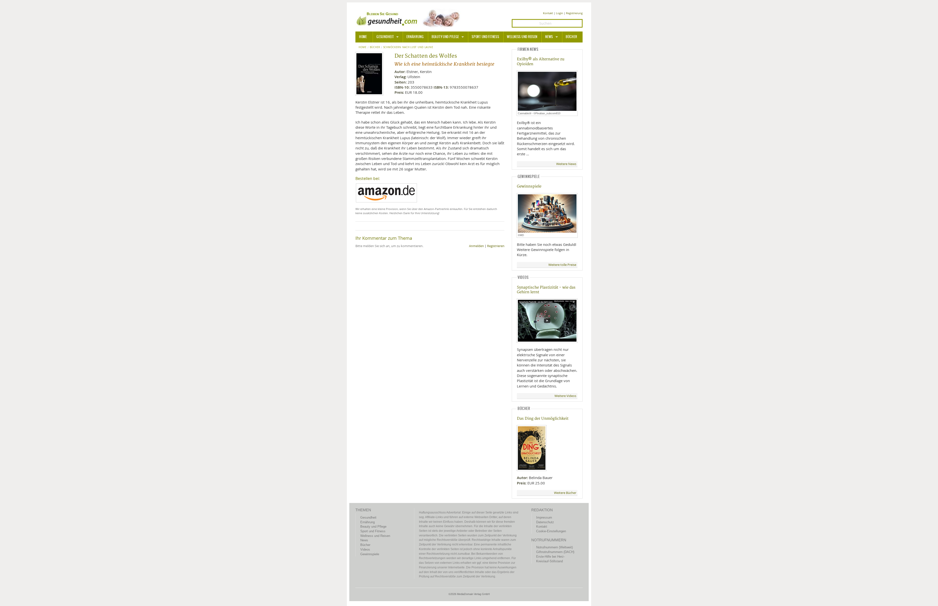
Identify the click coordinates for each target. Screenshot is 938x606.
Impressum (544, 517)
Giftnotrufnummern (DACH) (555, 552)
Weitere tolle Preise (562, 265)
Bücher (571, 37)
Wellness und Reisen (522, 37)
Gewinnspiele (529, 186)
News (549, 37)
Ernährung (415, 37)
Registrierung (574, 13)
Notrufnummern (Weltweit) (554, 547)
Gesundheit (385, 37)
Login (559, 13)
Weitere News (566, 164)
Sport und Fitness (485, 37)
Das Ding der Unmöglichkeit (542, 418)
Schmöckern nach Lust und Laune (408, 47)
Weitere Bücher (565, 493)
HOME (363, 37)
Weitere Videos (565, 396)
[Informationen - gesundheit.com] (409, 18)
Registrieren (495, 246)
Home (363, 47)
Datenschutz (545, 522)
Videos (365, 549)
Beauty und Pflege (445, 37)
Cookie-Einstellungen (551, 531)
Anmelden (476, 246)
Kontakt (548, 13)
